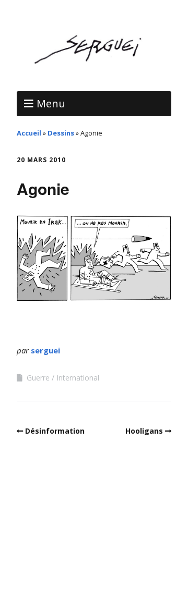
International (77, 378)
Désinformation (55, 431)
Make (62, 523)
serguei (45, 350)
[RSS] (94, 557)
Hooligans (144, 431)
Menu (51, 103)
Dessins (61, 133)
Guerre (38, 378)
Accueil (29, 133)
